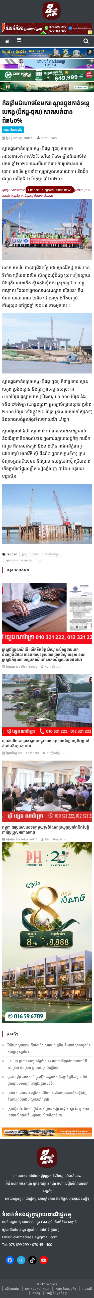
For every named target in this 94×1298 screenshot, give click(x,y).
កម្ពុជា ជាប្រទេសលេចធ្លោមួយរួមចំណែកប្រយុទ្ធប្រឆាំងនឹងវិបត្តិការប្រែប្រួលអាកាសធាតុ (45, 830)
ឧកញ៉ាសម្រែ (53, 753)
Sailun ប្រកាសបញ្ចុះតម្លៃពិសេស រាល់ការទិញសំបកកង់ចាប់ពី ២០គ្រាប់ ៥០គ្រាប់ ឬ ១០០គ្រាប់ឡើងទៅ (47, 1064)
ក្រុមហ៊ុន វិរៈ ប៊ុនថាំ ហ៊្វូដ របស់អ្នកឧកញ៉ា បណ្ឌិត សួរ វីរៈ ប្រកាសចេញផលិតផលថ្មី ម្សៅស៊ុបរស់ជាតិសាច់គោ (48, 1111)
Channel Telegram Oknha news (49, 190)
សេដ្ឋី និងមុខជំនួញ (56, 1293)
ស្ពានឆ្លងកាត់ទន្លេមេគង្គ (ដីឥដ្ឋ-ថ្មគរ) (26, 560)
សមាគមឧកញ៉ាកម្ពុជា (37, 1288)
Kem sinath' (49, 138)
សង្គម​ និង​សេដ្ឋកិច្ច (13, 129)
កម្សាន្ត (36, 1293)
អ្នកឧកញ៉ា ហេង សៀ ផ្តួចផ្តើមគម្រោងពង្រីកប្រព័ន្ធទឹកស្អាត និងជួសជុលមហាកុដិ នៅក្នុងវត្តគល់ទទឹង (47, 1080)
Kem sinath (53, 666)
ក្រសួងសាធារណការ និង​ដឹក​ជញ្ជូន (41, 554)
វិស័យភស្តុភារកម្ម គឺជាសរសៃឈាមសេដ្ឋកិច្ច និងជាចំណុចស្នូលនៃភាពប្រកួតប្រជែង (49, 1048)
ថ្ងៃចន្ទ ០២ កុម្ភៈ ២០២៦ (19, 138)
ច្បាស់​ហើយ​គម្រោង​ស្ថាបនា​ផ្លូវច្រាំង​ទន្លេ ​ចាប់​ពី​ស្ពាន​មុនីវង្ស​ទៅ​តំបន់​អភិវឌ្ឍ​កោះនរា (45, 743)
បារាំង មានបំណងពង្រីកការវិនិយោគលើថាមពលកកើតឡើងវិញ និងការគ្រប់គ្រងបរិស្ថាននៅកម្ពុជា (47, 1096)
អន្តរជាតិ (87, 1288)
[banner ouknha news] (47, 27)
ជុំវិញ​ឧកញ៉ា (12, 1288)
